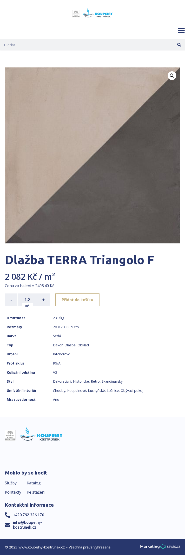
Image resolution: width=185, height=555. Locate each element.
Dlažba (70, 345)
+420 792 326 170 (28, 515)
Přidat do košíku (77, 299)
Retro (95, 381)
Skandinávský (112, 381)
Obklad (83, 345)
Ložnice (113, 390)
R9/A (56, 363)
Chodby (59, 390)
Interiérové (61, 354)
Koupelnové (76, 390)
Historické (81, 381)
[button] (181, 30)
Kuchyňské (96, 390)
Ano (56, 399)
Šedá (57, 336)
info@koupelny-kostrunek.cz (27, 524)
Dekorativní (62, 381)
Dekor (58, 345)
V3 (55, 372)
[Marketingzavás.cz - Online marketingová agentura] (160, 548)
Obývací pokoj (132, 390)
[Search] (179, 45)
